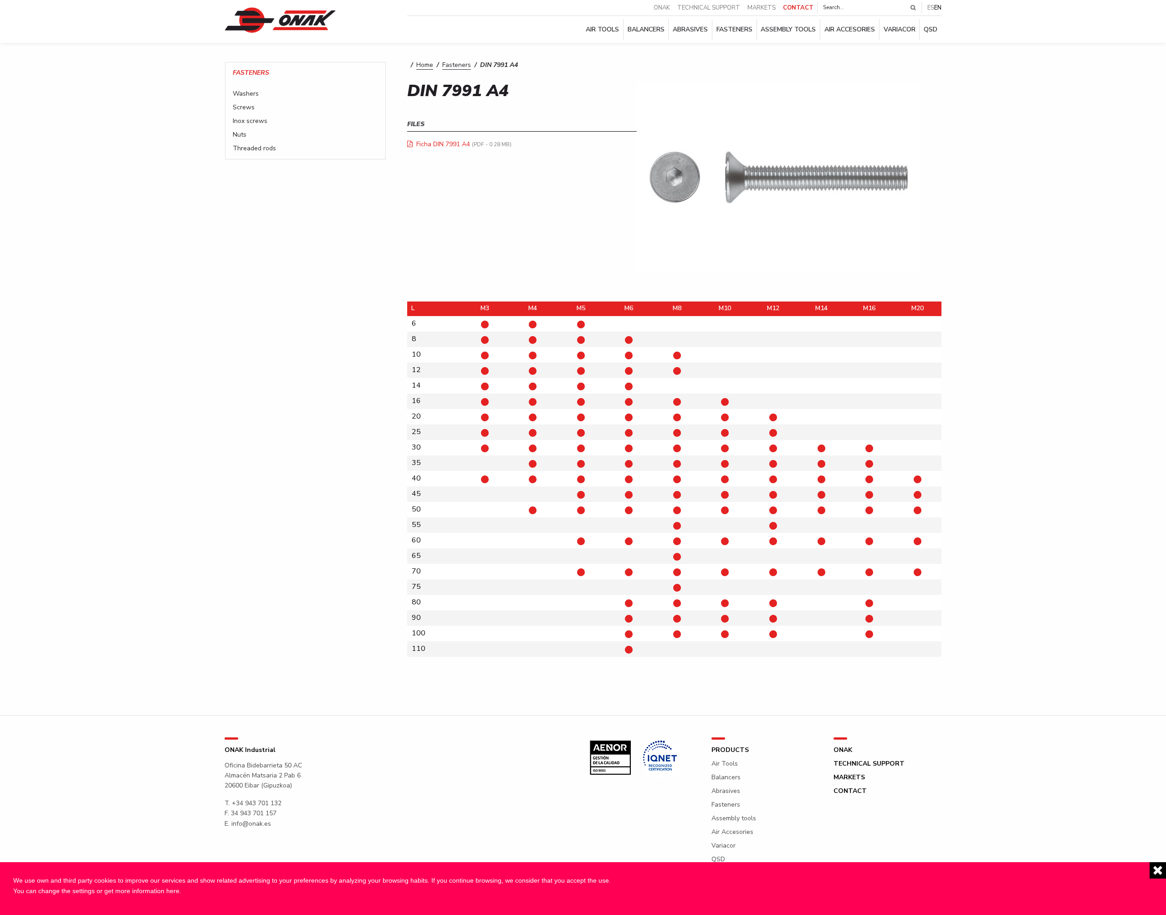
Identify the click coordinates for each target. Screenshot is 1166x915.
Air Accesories (849, 29)
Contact (798, 8)
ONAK (662, 8)
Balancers (646, 29)
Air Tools (602, 29)
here (172, 891)
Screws (244, 107)
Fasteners (734, 29)
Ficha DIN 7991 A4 (443, 144)
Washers (246, 94)
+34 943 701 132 (256, 803)
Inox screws (250, 121)
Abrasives (690, 29)
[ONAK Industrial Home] (280, 20)
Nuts (239, 135)
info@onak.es (251, 823)
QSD (930, 29)
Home (424, 65)
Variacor (899, 29)
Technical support (708, 8)
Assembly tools (788, 29)
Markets (761, 8)
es (930, 8)
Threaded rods (254, 148)
